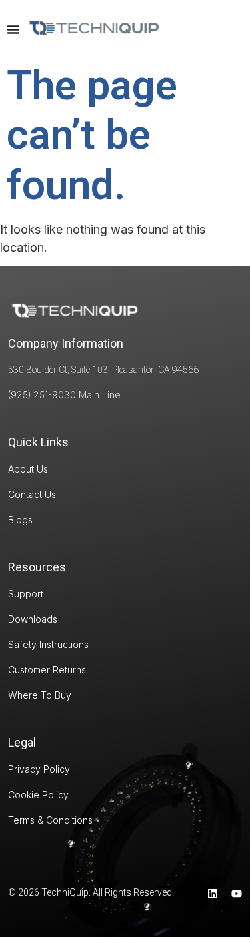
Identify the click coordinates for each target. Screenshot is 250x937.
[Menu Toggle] (13, 29)
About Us (28, 469)
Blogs (20, 519)
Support (25, 593)
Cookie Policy (38, 794)
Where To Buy (39, 695)
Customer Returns (47, 669)
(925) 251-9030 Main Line (64, 394)
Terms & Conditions (50, 820)
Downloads (32, 619)
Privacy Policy (39, 769)
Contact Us (32, 494)
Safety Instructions (48, 644)
